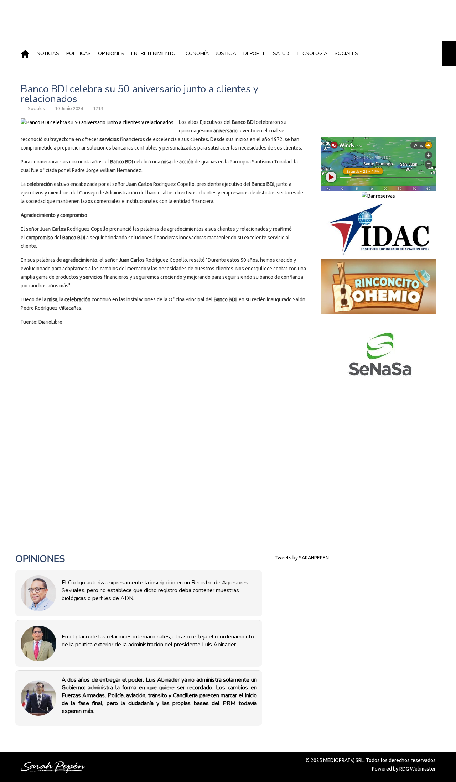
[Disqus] (164, 429)
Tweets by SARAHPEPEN (302, 558)
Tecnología (311, 53)
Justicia (226, 53)
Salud (281, 53)
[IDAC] (378, 229)
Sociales (346, 53)
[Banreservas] (378, 195)
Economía (196, 53)
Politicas (78, 53)
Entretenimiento (153, 53)
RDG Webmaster (417, 769)
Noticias (48, 53)
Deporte (254, 53)
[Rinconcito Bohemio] (378, 286)
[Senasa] (378, 354)
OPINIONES (111, 53)
